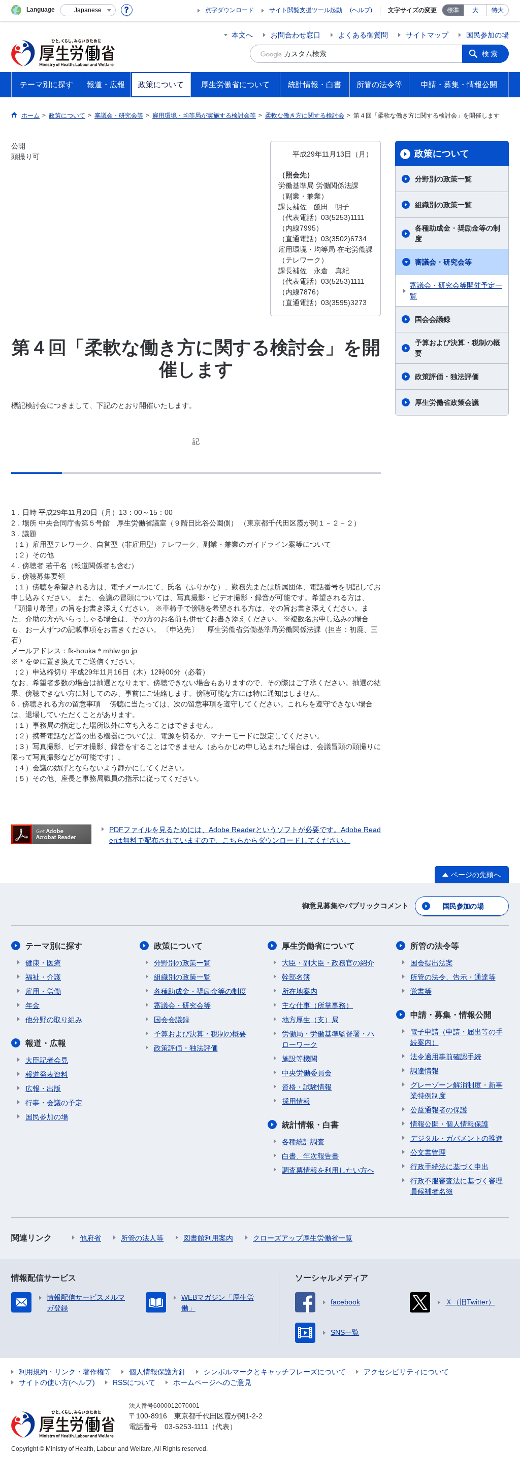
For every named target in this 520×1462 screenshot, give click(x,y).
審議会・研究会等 (443, 262)
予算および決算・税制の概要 (457, 348)
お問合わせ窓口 (295, 35)
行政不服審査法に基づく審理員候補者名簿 (456, 1186)
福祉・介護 (43, 977)
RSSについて (134, 1382)
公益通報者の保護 (438, 1110)
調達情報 (424, 1071)
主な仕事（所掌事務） (317, 1005)
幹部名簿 (296, 977)
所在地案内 (299, 991)
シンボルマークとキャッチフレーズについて (275, 1372)
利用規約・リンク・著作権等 (65, 1372)
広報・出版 (43, 1088)
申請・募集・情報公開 (451, 1014)
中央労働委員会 (307, 1073)
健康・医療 (43, 963)
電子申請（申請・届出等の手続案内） (456, 1037)
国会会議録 (432, 319)
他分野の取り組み (53, 1020)
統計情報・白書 (310, 1124)
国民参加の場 (487, 35)
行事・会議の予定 (53, 1103)
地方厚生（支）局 (310, 1020)
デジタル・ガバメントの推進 (456, 1138)
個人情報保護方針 (157, 1372)
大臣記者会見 (46, 1060)
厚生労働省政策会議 (447, 402)
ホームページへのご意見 (212, 1382)
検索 (490, 54)
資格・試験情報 (307, 1087)
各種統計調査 (303, 1142)
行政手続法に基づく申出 (449, 1167)
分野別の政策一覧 (443, 179)
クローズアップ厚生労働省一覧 (302, 1238)
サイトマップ (427, 35)
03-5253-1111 (186, 1426)
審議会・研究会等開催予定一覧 (456, 290)
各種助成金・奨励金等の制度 (457, 233)
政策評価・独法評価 (447, 376)
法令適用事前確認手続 (445, 1057)
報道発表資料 (46, 1074)
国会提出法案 (431, 963)
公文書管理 (428, 1152)
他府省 (90, 1238)
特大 (498, 10)
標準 (453, 10)
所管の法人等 (142, 1238)
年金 (32, 1005)
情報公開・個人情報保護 (449, 1124)
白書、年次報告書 (310, 1156)
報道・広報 (45, 1043)
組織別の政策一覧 (443, 205)
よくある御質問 (363, 35)
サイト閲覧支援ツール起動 (305, 10)
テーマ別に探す (53, 946)
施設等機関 (299, 1059)
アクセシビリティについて (406, 1372)
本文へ (242, 35)
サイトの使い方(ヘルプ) (57, 1382)
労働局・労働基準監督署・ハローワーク (328, 1039)
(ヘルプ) (361, 10)
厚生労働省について (318, 946)
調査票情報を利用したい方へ (328, 1170)
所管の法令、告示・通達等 (453, 977)
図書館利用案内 (208, 1238)
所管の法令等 (434, 946)
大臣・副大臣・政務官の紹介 (328, 963)
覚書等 (421, 991)
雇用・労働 (43, 991)
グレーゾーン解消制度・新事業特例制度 (456, 1090)
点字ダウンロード (229, 10)
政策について (441, 153)
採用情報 (296, 1101)
